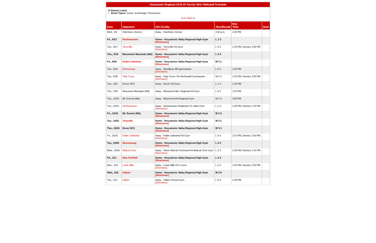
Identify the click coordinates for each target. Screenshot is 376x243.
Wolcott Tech (129, 150)
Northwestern (130, 39)
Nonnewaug (129, 69)
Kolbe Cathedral (132, 61)
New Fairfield (130, 157)
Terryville (127, 46)
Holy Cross (128, 76)
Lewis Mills (128, 165)
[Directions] (162, 42)
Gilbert (126, 172)
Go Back (188, 18)
